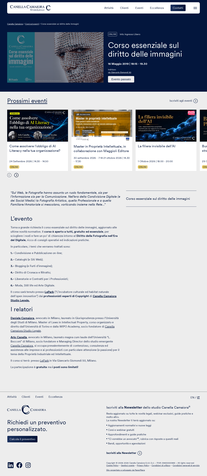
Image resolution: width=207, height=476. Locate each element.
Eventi (139, 8)
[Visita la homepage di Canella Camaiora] (31, 8)
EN (192, 397)
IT (198, 397)
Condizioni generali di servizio (186, 465)
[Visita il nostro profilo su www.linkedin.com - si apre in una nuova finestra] (10, 465)
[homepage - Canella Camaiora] (27, 409)
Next (16, 175)
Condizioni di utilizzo (161, 465)
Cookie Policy (112, 465)
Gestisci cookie (127, 465)
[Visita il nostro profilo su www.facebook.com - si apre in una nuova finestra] (19, 465)
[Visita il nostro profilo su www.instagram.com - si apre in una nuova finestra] (28, 465)
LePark (49, 292)
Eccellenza (157, 8)
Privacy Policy (143, 465)
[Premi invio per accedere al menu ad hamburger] (195, 7)
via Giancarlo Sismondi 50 (119, 72)
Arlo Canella (19, 337)
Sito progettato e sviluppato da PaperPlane (125, 470)
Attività (108, 8)
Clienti (124, 8)
